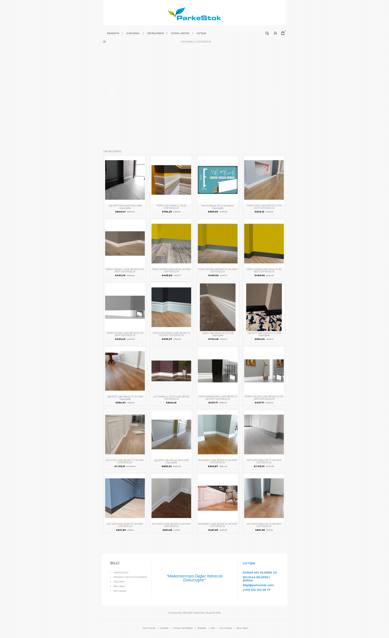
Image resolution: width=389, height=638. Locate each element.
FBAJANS (187, 612)
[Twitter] (235, 613)
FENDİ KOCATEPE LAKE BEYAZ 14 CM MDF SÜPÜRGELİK (171, 334)
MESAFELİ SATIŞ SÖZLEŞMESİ (130, 577)
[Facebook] (233, 613)
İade (213, 628)
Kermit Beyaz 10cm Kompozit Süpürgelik (218, 206)
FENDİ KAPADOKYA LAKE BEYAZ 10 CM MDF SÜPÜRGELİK (217, 397)
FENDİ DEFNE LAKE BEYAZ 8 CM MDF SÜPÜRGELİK (125, 334)
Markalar (201, 628)
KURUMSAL (133, 33)
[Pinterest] (241, 613)
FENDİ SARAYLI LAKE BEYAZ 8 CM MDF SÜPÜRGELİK (125, 270)
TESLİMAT (119, 581)
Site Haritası (120, 590)
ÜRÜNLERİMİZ (155, 33)
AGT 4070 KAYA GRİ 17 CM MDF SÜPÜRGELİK (264, 461)
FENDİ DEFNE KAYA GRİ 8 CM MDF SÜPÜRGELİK (171, 270)
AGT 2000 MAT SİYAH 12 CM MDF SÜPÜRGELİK (125, 525)
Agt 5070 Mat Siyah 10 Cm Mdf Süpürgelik (264, 334)
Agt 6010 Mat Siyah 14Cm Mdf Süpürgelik (125, 206)
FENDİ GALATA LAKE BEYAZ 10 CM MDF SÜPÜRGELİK (264, 397)
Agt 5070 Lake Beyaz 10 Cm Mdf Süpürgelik (125, 397)
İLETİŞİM (201, 33)
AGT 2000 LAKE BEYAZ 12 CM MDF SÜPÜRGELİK (171, 525)
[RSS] (239, 613)
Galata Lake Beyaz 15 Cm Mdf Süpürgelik (218, 334)
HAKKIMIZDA (121, 572)
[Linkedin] (237, 613)
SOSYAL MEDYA (180, 33)
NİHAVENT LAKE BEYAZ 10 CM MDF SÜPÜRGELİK (218, 525)
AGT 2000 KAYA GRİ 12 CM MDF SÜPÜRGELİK (264, 525)
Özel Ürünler (149, 628)
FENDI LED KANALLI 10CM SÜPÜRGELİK (171, 206)
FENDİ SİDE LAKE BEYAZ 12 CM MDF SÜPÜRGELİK (264, 206)
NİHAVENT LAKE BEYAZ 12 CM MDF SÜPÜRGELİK (217, 461)
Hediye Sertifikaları (183, 628)
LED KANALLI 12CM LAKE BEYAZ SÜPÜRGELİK (171, 397)
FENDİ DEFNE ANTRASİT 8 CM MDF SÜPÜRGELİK (218, 270)
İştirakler (164, 628)
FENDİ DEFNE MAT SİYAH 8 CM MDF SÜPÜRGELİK (264, 270)
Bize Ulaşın (119, 586)
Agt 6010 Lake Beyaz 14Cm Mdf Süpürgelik (171, 461)
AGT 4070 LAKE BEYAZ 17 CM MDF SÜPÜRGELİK (125, 461)
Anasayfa (113, 33)
